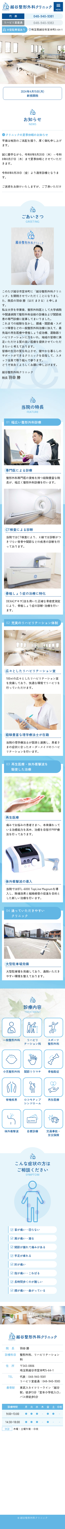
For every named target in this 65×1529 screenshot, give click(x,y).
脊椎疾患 (11, 1099)
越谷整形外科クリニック (34, 1517)
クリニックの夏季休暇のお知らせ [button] (27, 135)
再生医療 (53, 1099)
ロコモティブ (32, 1101)
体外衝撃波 (11, 1131)
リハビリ (32, 1041)
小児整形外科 (11, 1071)
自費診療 (32, 1131)
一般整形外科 (11, 1040)
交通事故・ (53, 1133)
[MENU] (58, 6)
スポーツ (53, 1041)
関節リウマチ (32, 1071)
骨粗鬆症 (53, 1071)
